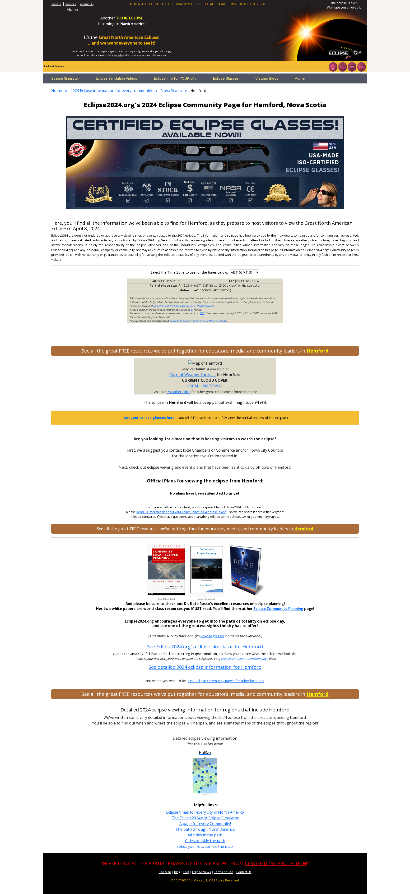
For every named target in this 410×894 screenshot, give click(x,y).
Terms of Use (223, 872)
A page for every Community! (205, 823)
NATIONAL (213, 386)
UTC (202, 313)
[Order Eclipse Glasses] (342, 66)
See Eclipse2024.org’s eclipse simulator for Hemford (205, 646)
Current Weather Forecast (192, 374)
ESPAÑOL (56, 4)
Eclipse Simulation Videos (116, 78)
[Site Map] (351, 66)
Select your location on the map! (205, 846)
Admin (300, 78)
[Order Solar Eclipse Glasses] (205, 162)
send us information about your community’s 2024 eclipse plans (181, 512)
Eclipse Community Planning (278, 608)
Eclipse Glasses (226, 78)
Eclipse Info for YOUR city (175, 78)
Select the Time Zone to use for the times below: (190, 272)
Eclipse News (201, 872)
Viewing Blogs (266, 78)
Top (399, 883)
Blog (177, 872)
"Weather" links (178, 392)
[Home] (332, 66)
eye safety (119, 55)
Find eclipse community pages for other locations (226, 681)
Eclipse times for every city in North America (205, 812)
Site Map (165, 872)
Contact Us (244, 872)
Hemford (318, 351)
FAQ (186, 872)
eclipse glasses (212, 636)
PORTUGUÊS (86, 4)
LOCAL (193, 386)
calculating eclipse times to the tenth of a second (198, 320)
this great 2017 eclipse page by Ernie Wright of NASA (183, 305)
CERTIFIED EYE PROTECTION (275, 863)
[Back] (361, 66)
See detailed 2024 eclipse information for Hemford (205, 667)
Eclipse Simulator (65, 78)
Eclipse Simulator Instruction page (244, 659)
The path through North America (205, 829)
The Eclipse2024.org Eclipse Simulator (205, 818)
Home (72, 9)
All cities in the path (205, 835)
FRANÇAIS (70, 4)
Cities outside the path (205, 840)
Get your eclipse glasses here (149, 417)
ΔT (192, 309)
